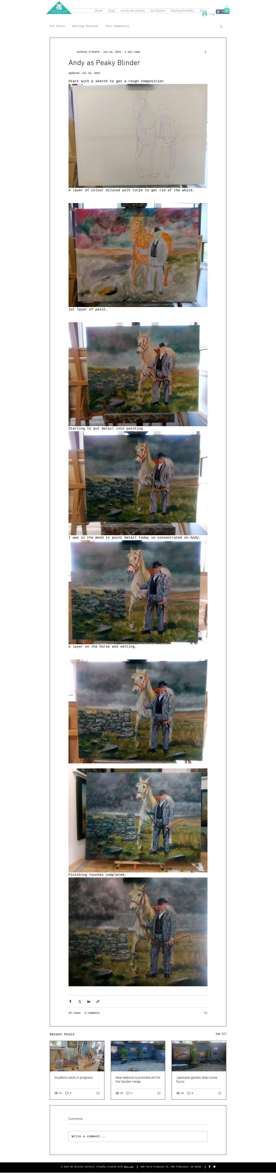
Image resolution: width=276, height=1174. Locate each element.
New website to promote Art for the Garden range (138, 1080)
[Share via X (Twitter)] (79, 1001)
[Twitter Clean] (214, 1166)
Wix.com (128, 1167)
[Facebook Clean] (209, 1166)
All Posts (57, 26)
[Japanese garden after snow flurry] (199, 1056)
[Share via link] (98, 1001)
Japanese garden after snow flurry (196, 1080)
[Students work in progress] (77, 1056)
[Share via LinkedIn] (88, 1001)
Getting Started (85, 26)
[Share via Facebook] (70, 1001)
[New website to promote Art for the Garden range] (138, 1056)
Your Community (117, 26)
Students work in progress (73, 1078)
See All (221, 1033)
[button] (227, 9)
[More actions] (205, 52)
